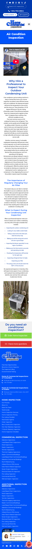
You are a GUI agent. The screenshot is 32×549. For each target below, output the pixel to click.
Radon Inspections (7, 447)
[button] (29, 24)
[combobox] (16, 6)
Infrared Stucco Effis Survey (10, 464)
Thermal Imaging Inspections (11, 452)
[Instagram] (16, 3)
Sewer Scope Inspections (10, 469)
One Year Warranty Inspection (11, 427)
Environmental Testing (9, 371)
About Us (5, 405)
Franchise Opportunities (9, 365)
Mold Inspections (7, 445)
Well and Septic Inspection (10, 479)
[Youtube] (10, 3)
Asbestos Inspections (8, 440)
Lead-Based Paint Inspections (11, 442)
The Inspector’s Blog (8, 369)
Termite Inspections (8, 450)
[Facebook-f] (7, 3)
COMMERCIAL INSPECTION (15, 437)
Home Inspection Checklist (10, 432)
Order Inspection (7, 422)
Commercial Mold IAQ (9, 476)
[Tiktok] (25, 3)
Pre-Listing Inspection (9, 474)
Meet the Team (6, 407)
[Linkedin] (13, 3)
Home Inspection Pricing (9, 415)
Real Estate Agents (8, 419)
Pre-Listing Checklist (8, 417)
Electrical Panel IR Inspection (11, 471)
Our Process (5, 402)
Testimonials (5, 410)
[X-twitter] (22, 3)
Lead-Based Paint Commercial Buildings (14, 457)
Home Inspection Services (10, 412)
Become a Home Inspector (10, 367)
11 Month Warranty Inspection (11, 429)
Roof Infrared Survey (8, 462)
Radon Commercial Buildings (11, 454)
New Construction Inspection (11, 424)
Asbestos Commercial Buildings (11, 459)
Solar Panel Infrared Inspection (11, 467)
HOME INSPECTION (11, 400)
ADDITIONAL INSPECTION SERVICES (14, 485)
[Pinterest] (19, 3)
